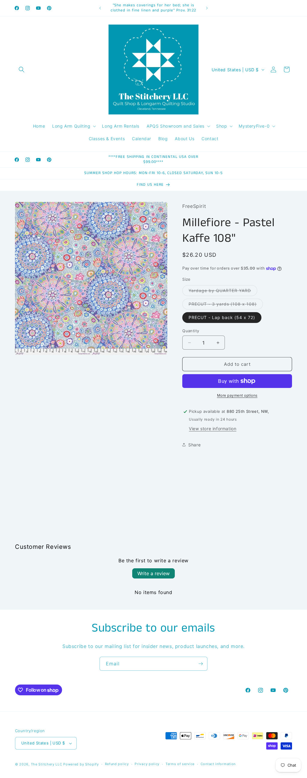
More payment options (237, 395)
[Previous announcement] (100, 8)
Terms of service (180, 764)
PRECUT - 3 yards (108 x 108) (226, 305)
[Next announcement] (206, 8)
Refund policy (117, 764)
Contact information (218, 764)
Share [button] (194, 444)
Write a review (153, 573)
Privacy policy (147, 764)
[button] (21, 69)
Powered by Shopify (81, 764)
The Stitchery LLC (46, 764)
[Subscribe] (200, 664)
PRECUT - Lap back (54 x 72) (222, 317)
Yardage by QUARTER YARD (223, 292)
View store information (212, 428)
